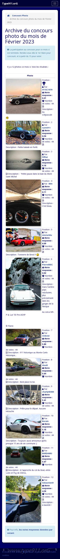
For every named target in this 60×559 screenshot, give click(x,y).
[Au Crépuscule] (24, 96)
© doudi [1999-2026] (11, 552)
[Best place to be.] (24, 367)
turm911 (46, 127)
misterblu (47, 235)
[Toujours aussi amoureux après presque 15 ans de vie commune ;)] (24, 426)
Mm (50, 183)
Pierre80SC (47, 264)
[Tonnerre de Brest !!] (24, 240)
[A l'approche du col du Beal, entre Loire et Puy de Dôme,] (24, 455)
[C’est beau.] (24, 203)
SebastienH (48, 482)
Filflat (45, 157)
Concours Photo (20, 15)
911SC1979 (47, 89)
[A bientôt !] (24, 499)
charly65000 (48, 391)
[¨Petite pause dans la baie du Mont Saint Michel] (24, 160)
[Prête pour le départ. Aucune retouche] (24, 395)
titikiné (46, 335)
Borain (45, 421)
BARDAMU (47, 453)
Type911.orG (10, 3)
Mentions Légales (33, 552)
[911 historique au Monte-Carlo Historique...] (24, 338)
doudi (45, 365)
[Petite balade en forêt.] (24, 133)
